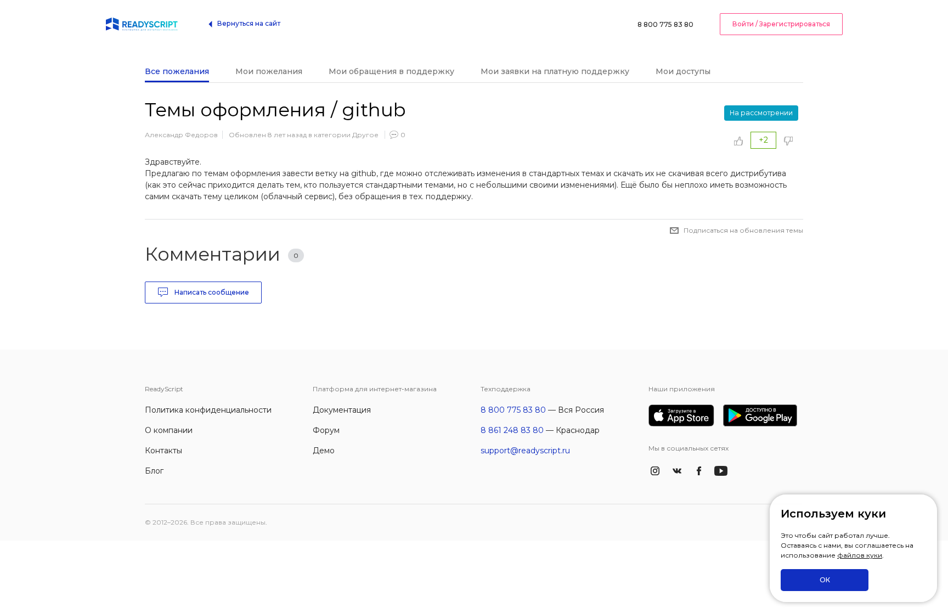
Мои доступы (683, 71)
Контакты (163, 450)
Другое (365, 135)
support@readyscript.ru (525, 450)
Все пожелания (177, 71)
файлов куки (859, 555)
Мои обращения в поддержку (391, 71)
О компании (169, 430)
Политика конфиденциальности (208, 410)
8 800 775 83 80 (665, 24)
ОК (825, 580)
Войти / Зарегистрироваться (781, 24)
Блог (154, 471)
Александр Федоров (181, 135)
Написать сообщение (211, 292)
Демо (324, 450)
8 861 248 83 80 (512, 430)
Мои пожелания (268, 71)
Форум (326, 430)
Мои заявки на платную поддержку (555, 71)
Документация (342, 410)
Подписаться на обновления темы (743, 230)
